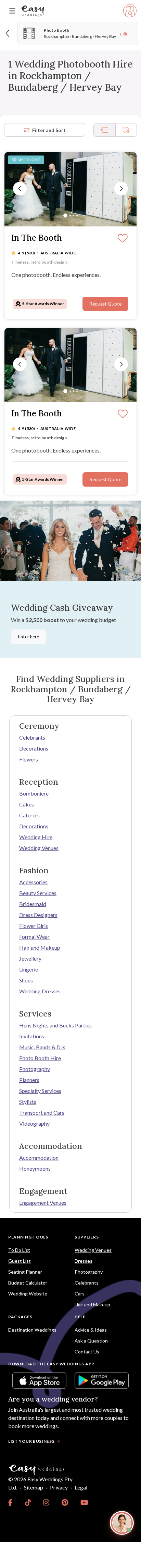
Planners (29, 1080)
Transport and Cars (41, 1112)
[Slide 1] (65, 215)
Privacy (59, 1487)
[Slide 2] (70, 215)
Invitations (31, 1036)
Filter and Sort (49, 130)
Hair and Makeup (39, 947)
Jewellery (30, 958)
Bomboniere (34, 793)
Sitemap (33, 1487)
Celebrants (32, 737)
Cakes (26, 804)
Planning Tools (28, 1237)
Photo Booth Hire (40, 1058)
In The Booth (36, 238)
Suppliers (87, 1237)
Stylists (27, 1101)
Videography (34, 1123)
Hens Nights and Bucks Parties (55, 1025)
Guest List (19, 1261)
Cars (80, 1293)
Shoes (26, 980)
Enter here (28, 636)
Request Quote (105, 304)
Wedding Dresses (40, 991)
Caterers (29, 815)
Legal (81, 1487)
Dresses (83, 1261)
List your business (31, 1441)
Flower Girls (33, 925)
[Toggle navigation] (12, 11)
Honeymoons (35, 1168)
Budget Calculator (27, 1283)
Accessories (33, 882)
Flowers (28, 759)
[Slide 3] (73, 215)
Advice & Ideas (91, 1330)
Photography (34, 1069)
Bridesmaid (32, 904)
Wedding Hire (35, 837)
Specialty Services (40, 1090)
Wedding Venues (39, 848)
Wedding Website (27, 1293)
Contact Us (87, 1351)
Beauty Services (37, 893)
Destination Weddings (32, 1330)
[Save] (123, 238)
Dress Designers (38, 914)
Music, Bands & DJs (42, 1047)
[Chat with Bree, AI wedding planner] (122, 1523)
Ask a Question (91, 1341)
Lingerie (28, 969)
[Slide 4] (77, 215)
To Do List (19, 1250)
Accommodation (39, 1157)
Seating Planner (25, 1272)
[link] (10, 1502)
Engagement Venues (42, 1202)
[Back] (8, 33)
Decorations (33, 748)
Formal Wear (34, 936)
